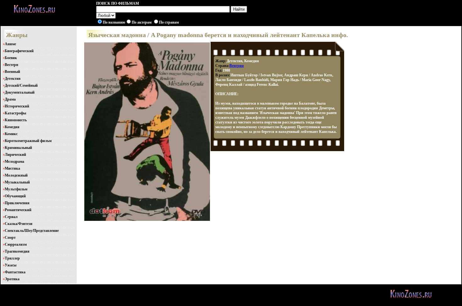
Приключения (17, 203)
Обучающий (15, 196)
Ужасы (10, 265)
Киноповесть (16, 120)
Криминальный (18, 147)
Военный (12, 71)
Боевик (11, 58)
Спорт (10, 237)
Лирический (15, 154)
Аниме (10, 44)
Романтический (18, 210)
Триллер (12, 258)
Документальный (20, 92)
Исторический (17, 106)
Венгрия (236, 65)
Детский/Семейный (21, 85)
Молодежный (16, 175)
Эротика (12, 279)
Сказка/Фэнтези (18, 223)
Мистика (12, 168)
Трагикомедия (17, 251)
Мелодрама (14, 161)
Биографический (19, 51)
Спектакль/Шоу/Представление (32, 230)
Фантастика (15, 272)
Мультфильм (16, 189)
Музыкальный (17, 182)
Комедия (12, 127)
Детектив (12, 78)
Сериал (11, 217)
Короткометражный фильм (28, 141)
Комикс (11, 134)
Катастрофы (15, 113)
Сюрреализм (16, 244)
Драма (10, 99)
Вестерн (11, 65)
